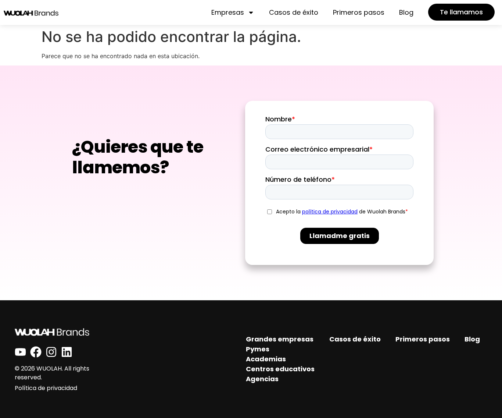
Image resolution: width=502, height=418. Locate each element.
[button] (461, 12)
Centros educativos (280, 368)
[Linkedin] (66, 352)
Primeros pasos (358, 12)
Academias (266, 359)
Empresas (227, 12)
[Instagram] (51, 352)
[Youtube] (20, 352)
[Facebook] (36, 352)
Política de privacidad (46, 388)
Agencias (262, 378)
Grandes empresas (279, 339)
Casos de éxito (293, 12)
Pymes (257, 349)
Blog (406, 12)
